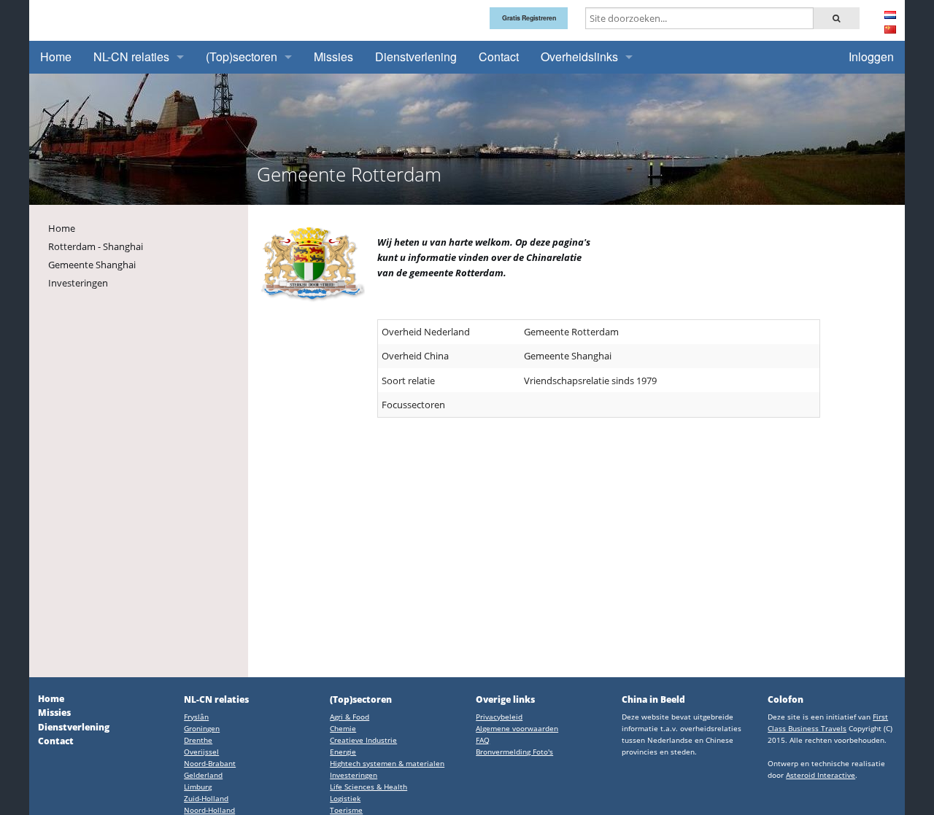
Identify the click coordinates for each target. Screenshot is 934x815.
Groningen (202, 728)
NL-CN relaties (131, 56)
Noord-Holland (209, 810)
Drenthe (198, 740)
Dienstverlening (416, 56)
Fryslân (196, 716)
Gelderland (203, 775)
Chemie (343, 728)
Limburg (198, 786)
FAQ (483, 740)
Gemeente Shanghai (92, 264)
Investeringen (78, 282)
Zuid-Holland (206, 798)
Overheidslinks (579, 56)
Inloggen (871, 56)
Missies (333, 56)
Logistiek (345, 798)
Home (56, 56)
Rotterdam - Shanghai (95, 246)
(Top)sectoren (241, 56)
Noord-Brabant (210, 763)
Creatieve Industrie (363, 740)
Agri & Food (349, 716)
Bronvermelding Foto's (514, 751)
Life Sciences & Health (368, 786)
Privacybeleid (499, 716)
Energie (343, 751)
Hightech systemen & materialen (387, 763)
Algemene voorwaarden (517, 728)
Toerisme (346, 810)
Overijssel (201, 751)
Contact (499, 56)
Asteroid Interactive (820, 775)
